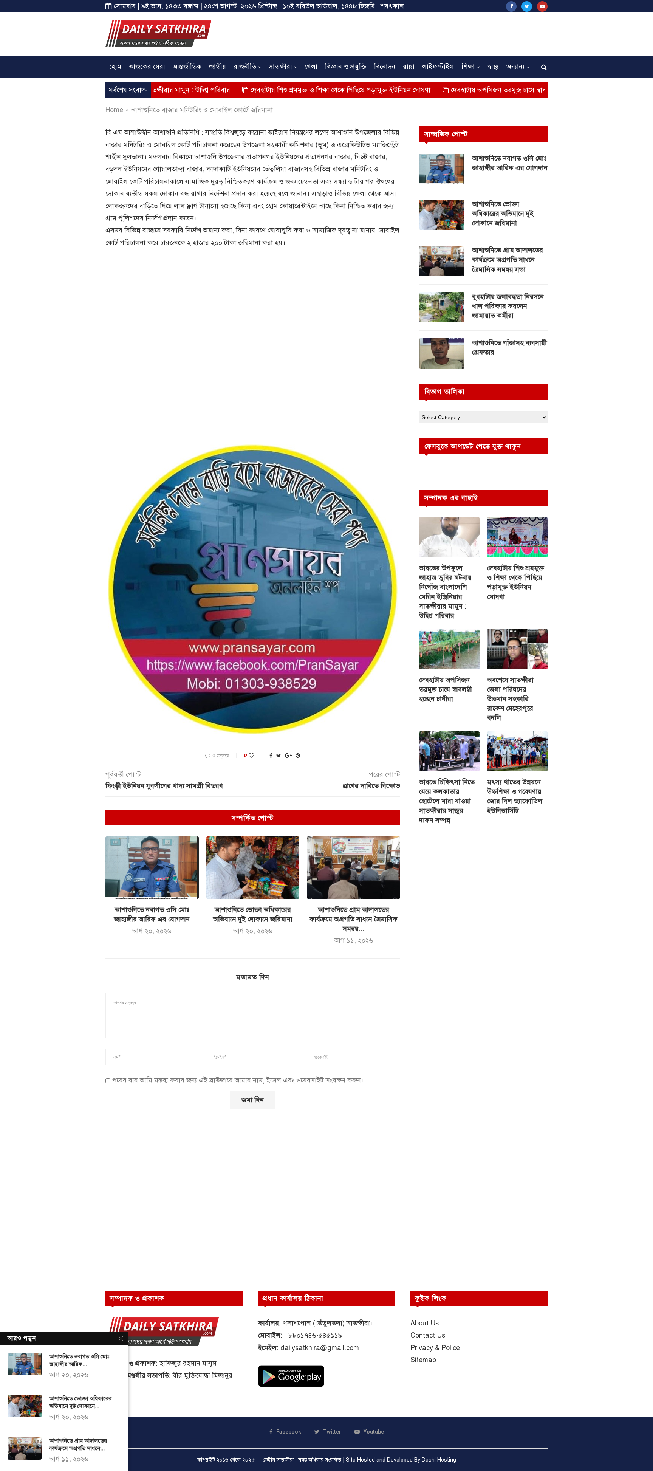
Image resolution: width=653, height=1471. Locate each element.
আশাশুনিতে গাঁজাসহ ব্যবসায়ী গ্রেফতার (509, 347)
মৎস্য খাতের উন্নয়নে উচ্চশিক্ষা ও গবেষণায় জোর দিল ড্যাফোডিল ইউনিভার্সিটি (514, 796)
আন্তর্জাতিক (187, 66)
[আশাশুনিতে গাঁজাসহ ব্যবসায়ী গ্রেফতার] (441, 353)
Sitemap (423, 1360)
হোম (115, 66)
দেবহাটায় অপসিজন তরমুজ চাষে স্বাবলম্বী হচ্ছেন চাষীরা (469, 90)
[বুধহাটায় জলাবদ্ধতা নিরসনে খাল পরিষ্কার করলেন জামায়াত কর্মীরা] (441, 307)
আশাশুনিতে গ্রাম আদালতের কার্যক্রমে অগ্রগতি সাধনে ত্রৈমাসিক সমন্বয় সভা (507, 259)
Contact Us (427, 1335)
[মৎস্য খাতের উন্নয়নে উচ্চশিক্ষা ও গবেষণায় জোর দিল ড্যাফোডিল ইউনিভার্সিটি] (517, 751)
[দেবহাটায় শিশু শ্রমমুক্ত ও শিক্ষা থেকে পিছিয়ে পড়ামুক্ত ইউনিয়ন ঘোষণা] (517, 537)
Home (114, 110)
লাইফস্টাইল (438, 66)
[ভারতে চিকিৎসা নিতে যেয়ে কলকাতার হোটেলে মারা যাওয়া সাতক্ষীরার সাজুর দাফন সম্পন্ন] (449, 751)
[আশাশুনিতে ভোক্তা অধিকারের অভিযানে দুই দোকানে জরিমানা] (253, 867)
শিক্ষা (468, 66)
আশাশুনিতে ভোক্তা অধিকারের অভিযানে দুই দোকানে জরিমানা (503, 213)
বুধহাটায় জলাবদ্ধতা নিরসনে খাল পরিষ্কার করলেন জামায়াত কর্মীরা (508, 306)
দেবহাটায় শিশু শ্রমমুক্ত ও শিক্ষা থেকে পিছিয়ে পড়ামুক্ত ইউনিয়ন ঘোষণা (288, 90)
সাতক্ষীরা (280, 66)
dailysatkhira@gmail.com (319, 1348)
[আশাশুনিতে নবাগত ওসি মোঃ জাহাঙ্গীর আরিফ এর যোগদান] (152, 867)
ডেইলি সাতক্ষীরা (278, 1460)
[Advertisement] (410, 33)
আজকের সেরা (147, 66)
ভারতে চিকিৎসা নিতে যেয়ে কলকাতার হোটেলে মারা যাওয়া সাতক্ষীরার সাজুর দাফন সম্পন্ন (447, 801)
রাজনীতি (245, 66)
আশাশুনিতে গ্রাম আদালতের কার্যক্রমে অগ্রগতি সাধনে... (78, 1444)
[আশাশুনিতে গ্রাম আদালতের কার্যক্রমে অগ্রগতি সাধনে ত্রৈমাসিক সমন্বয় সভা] (353, 867)
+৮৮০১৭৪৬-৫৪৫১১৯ (313, 1335)
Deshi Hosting (439, 1460)
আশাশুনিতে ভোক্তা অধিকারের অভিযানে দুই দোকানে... (80, 1402)
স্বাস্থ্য (493, 66)
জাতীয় (217, 66)
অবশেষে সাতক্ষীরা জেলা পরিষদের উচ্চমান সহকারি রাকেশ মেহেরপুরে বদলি (510, 699)
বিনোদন (384, 66)
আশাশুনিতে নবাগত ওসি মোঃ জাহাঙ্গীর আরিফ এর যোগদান (510, 163)
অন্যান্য (515, 66)
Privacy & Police (435, 1348)
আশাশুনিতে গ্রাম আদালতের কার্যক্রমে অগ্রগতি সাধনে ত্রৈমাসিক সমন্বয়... (353, 919)
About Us (424, 1323)
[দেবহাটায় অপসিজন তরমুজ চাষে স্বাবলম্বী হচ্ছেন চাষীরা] (449, 649)
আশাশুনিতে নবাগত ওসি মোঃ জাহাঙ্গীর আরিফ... (79, 1360)
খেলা (311, 66)
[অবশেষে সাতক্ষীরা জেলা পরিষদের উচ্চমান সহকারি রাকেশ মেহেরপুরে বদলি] (517, 649)
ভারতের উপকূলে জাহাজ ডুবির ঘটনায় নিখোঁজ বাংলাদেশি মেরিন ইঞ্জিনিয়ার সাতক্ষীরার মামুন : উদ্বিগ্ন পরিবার (445, 592)
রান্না (409, 66)
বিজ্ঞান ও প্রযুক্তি (346, 66)
